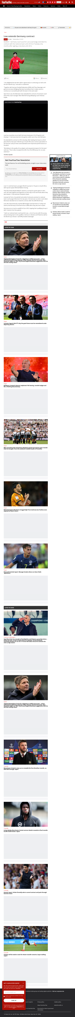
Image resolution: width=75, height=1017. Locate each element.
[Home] (4, 6)
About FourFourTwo (42, 1005)
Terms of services (23, 172)
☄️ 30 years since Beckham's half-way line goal (24, 27)
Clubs (58, 6)
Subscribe (59, 2)
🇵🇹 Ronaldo (43, 27)
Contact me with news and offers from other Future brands (14, 996)
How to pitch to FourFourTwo (28, 1008)
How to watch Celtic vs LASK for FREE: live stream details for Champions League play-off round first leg (61, 166)
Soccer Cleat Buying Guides (14, 6)
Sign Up (13, 1000)
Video (39, 6)
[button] (72, 2)
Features (46, 6)
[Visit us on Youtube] (48, 2)
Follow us (37, 78)
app (11, 39)
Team (5, 32)
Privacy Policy (19, 1006)
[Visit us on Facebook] (43, 2)
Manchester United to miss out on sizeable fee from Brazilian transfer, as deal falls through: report (61, 205)
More (64, 6)
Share (7, 78)
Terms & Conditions (12, 1007)
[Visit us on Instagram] (50, 2)
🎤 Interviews (61, 27)
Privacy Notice (8, 174)
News (34, 6)
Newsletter (27, 6)
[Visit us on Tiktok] (55, 2)
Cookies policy (57, 1002)
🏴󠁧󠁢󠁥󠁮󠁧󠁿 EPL (52, 27)
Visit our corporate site (58, 991)
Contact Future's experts (27, 1002)
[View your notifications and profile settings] (69, 2)
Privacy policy (41, 1002)
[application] (26, 116)
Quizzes (53, 6)
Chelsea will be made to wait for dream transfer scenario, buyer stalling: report (61, 213)
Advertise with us (58, 1005)
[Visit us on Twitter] (45, 2)
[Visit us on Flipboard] (52, 2)
